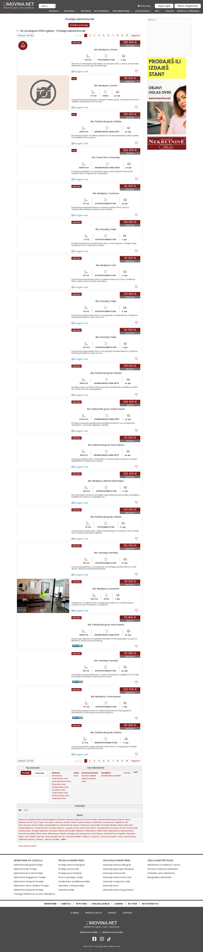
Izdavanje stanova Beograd (117, 864)
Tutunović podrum (108, 836)
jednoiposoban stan (61, 781)
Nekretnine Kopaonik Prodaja (28, 889)
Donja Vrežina (38, 825)
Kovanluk (114, 828)
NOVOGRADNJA (101, 11)
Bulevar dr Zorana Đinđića (86, 819)
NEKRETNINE (50, 903)
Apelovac (23, 819)
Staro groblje (51, 836)
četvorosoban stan (60, 795)
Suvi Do (61, 836)
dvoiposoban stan (60, 787)
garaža (127, 773)
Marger (35, 830)
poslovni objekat (89, 775)
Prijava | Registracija (187, 5)
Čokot (73, 822)
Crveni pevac (108, 822)
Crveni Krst (96, 822)
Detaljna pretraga (79, 25)
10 (127, 35)
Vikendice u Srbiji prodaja (71, 885)
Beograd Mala (34, 819)
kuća (76, 775)
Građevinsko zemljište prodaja (73, 881)
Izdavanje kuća (110, 885)
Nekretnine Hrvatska (112, 932)
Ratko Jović (24, 836)
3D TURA (132, 903)
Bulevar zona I (124, 819)
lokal (84, 781)
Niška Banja (53, 833)
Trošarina (95, 836)
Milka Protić (102, 830)
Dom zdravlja (25, 825)
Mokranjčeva (114, 830)
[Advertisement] (169, 37)
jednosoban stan (60, 778)
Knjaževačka (103, 828)
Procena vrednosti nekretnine (163, 868)
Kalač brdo (85, 828)
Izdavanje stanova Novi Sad (117, 877)
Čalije (40, 822)
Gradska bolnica (56, 828)
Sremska (41, 836)
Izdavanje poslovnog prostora (118, 889)
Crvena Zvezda (84, 822)
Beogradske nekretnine (159, 877)
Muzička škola (127, 830)
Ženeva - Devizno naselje (47, 839)
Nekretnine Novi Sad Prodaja (28, 873)
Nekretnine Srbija (88, 932)
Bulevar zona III (25, 822)
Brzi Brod (62, 819)
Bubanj (70, 819)
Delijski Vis (120, 822)
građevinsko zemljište (111, 775)
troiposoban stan (60, 792)
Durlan (77, 825)
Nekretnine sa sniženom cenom (164, 864)
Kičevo (93, 828)
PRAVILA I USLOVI (93, 912)
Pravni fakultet (118, 833)
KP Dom (122, 828)
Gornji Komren (41, 828)
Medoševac (91, 830)
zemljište (106, 773)
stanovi (56, 773)
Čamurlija (48, 822)
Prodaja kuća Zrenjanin (70, 873)
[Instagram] (101, 939)
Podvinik (107, 833)
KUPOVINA (81, 903)
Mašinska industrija (48, 830)
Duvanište (95, 825)
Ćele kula (58, 822)
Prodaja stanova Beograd (71, 864)
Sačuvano (145, 5)
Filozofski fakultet (108, 825)
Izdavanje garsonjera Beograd (118, 868)
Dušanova (85, 825)
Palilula (63, 833)
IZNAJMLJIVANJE (100, 903)
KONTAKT (127, 912)
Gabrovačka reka (125, 825)
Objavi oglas (164, 5)
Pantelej (70, 833)
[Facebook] (94, 939)
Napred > (136, 35)
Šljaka (33, 836)
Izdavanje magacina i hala (116, 881)
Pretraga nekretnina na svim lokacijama (34, 893)
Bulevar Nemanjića (108, 819)
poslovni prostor (90, 773)
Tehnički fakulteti (73, 836)
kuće (76, 773)
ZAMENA (118, 903)
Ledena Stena (25, 830)
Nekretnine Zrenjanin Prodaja (28, 881)
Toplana (86, 836)
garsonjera (57, 775)
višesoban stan (59, 798)
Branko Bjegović (49, 819)
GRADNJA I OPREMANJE (188, 11)
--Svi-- (25, 810)
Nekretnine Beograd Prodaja (28, 864)
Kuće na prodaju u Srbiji (70, 877)
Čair (35, 822)
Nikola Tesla (41, 833)
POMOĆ (112, 912)
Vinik (120, 836)
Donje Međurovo (52, 825)
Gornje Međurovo (26, 828)
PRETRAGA (86, 11)
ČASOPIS (169, 11)
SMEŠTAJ (66, 903)
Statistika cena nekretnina (161, 873)
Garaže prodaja (66, 889)
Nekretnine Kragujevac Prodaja (29, 877)
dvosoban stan (59, 784)
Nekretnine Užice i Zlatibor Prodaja (31, 885)
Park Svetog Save (83, 833)
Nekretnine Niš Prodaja (25, 868)
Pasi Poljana (97, 833)
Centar (66, 822)
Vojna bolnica (129, 836)
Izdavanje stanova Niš (114, 873)
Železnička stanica (27, 839)
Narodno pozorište (27, 833)
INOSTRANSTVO (150, 903)
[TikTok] (109, 939)
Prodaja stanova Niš (68, 868)
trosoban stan (58, 790)
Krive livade (132, 828)
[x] (29, 846)
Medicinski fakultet (66, 830)
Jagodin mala (72, 828)
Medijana (80, 830)
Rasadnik (130, 833)
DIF (127, 822)
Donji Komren (67, 825)
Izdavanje (39, 773)
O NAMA (75, 912)
